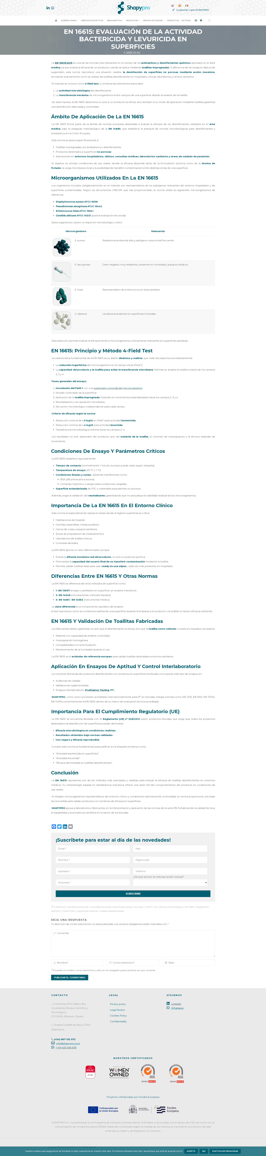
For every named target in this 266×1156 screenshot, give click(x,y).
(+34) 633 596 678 (65, 1047)
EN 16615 (189, 907)
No (203, 1151)
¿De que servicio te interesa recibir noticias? (158, 876)
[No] (262, 1151)
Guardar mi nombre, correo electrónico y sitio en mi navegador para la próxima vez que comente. (105, 970)
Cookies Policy (118, 1015)
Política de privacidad (225, 1151)
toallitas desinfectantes (112, 911)
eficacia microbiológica (171, 907)
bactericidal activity (122, 907)
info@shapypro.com (68, 1043)
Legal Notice (117, 1009)
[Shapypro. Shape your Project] (133, 7)
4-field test (59, 907)
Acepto (191, 1151)
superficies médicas (87, 911)
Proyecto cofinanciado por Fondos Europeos (133, 1097)
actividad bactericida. (78, 907)
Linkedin (176, 1003)
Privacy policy (118, 1004)
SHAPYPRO (68, 911)
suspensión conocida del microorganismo (118, 388)
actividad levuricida (101, 907)
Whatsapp (177, 1008)
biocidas (138, 907)
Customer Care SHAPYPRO (192, 9)
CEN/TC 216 (151, 907)
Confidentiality (118, 1021)
